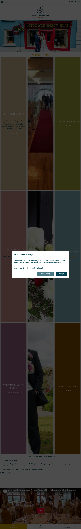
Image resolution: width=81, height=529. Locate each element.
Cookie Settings (45, 274)
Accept (61, 274)
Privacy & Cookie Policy (26, 268)
